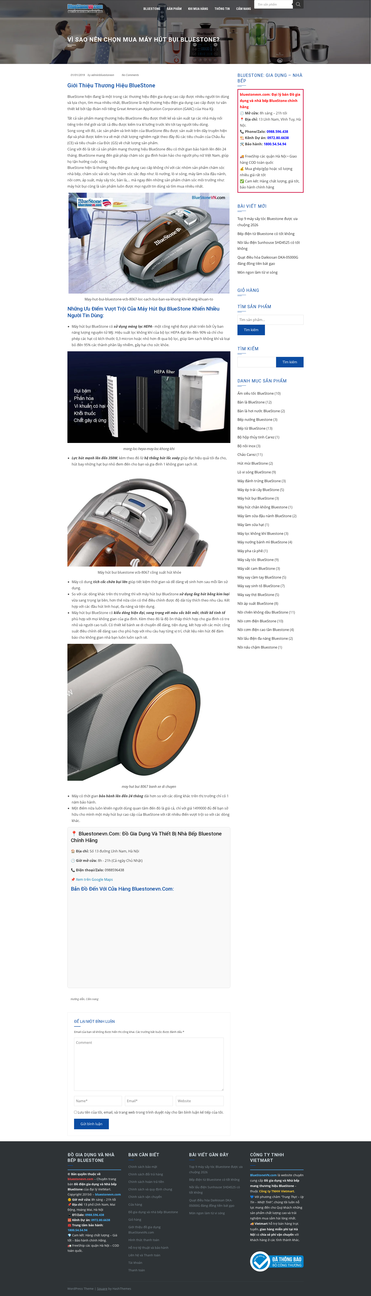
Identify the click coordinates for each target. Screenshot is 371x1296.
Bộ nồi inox (246, 446)
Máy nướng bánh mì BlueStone (262, 542)
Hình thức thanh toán (143, 1240)
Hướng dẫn (78, 999)
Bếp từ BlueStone (251, 428)
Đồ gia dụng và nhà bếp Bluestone (153, 1212)
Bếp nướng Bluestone (254, 419)
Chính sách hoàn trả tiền (146, 1182)
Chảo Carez (246, 454)
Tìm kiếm (251, 329)
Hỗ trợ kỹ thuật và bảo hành (148, 1248)
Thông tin (222, 9)
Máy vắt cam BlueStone (256, 568)
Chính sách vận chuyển (145, 1197)
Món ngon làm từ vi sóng (257, 272)
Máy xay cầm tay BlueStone (259, 577)
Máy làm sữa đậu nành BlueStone (264, 516)
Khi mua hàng (198, 9)
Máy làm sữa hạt (250, 524)
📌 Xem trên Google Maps (92, 879)
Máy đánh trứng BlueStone (259, 481)
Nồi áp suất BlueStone (255, 603)
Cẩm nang (243, 9)
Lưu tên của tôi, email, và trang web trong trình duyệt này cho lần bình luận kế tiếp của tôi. (151, 1112)
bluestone (151, 9)
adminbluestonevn (102, 75)
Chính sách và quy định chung (150, 1189)
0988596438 (114, 870)
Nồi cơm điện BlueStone (256, 621)
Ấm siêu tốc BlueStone (255, 393)
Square (102, 1289)
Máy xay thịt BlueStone (255, 594)
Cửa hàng (135, 1204)
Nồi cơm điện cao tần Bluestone (263, 629)
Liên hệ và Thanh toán (144, 1255)
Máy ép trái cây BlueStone (258, 489)
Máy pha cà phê (250, 551)
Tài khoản (135, 1263)
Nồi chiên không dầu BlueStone (262, 612)
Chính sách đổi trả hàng (145, 1174)
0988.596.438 (277, 131)
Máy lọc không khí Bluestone (260, 533)
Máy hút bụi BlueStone (255, 498)
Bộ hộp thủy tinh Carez (255, 437)
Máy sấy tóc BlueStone (255, 559)
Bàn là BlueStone (251, 402)
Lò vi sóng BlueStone (254, 472)
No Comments (130, 75)
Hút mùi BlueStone (252, 463)
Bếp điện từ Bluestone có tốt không (266, 233)
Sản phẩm (174, 9)
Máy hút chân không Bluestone (262, 507)
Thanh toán (136, 1270)
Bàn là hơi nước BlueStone (258, 411)
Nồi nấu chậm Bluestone (257, 647)
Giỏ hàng (134, 1219)
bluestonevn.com (108, 1194)
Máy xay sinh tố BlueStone (258, 586)
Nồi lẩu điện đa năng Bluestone (262, 638)
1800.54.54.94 (274, 144)
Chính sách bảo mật (142, 1167)
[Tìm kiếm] (298, 4)
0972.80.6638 (277, 137)
